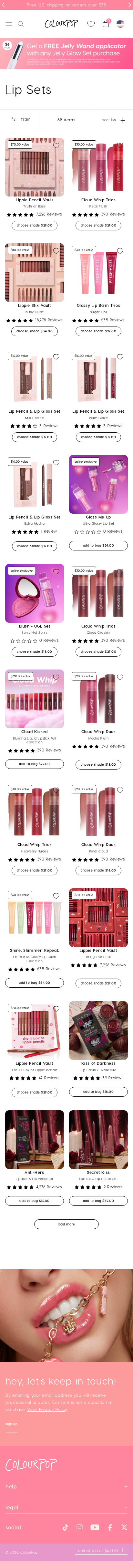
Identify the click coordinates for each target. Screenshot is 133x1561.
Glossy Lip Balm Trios (98, 305)
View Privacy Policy (47, 1409)
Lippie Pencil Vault (34, 199)
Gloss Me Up (98, 517)
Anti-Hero (34, 1172)
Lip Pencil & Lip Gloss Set (34, 411)
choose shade (37, 225)
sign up (11, 1425)
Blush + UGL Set (34, 626)
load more (66, 1224)
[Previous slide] (3, 5)
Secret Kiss (98, 1172)
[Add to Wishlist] (56, 145)
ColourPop (29, 1552)
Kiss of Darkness (98, 1063)
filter (25, 119)
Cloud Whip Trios (98, 199)
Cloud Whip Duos (98, 731)
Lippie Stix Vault (34, 305)
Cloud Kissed (34, 731)
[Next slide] (130, 5)
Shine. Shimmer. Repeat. (34, 950)
